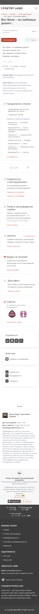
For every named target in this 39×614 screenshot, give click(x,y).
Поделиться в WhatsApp (15, 196)
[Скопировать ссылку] (21, 341)
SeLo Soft (6, 556)
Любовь (23, 66)
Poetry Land (13, 8)
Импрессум (7, 545)
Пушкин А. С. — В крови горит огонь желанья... (20, 136)
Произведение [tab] (9, 40)
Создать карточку (13, 246)
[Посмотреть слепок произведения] (12, 314)
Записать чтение (14, 291)
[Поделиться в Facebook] (12, 341)
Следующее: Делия (15, 114)
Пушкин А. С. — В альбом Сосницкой (18, 123)
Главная (4, 14)
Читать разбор (12, 225)
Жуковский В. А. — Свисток (18, 152)
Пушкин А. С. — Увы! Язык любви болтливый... (21, 148)
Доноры (27, 501)
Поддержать (15, 501)
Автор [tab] (19, 406)
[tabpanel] (19, 217)
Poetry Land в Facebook (14, 580)
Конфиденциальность (11, 538)
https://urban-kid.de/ (19, 497)
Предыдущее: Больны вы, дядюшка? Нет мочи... (18, 110)
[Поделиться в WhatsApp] (7, 341)
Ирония (15, 66)
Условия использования (11, 534)
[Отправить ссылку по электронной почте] (17, 341)
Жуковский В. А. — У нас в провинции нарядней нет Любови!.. (18, 129)
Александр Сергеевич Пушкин (19, 415)
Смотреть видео (13, 270)
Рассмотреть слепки (14, 322)
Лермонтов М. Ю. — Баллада (19, 140)
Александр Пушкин (25, 14)
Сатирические (9, 69)
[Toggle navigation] (35, 2)
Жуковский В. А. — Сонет (17, 143)
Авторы (12, 14)
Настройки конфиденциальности (15, 542)
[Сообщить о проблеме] (28, 168)
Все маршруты (12, 157)
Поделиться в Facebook (15, 192)
